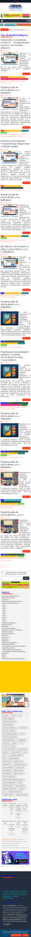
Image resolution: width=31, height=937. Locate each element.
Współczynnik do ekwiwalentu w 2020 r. (12, 513)
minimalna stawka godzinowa (10, 737)
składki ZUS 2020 (7, 764)
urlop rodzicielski (7, 773)
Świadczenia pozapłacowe (9, 642)
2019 (3, 608)
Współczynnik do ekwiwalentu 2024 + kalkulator (11, 197)
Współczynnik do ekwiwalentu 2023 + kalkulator (11, 304)
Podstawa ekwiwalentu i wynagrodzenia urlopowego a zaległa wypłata (15, 143)
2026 (6, 77)
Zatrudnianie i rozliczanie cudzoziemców (13, 658)
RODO (4, 758)
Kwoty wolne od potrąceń (9, 628)
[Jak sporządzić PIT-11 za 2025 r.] (25, 808)
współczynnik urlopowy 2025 (19, 136)
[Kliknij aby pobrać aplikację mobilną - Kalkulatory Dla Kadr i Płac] (15, 864)
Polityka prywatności (16, 935)
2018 (3, 606)
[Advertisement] (15, 676)
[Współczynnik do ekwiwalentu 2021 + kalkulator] (9, 472)
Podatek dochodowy (7, 633)
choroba (14, 715)
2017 (3, 605)
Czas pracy (5, 599)
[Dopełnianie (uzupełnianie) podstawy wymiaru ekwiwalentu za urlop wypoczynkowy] (9, 365)
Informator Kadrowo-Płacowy (17, 77)
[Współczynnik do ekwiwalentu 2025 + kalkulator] (9, 98)
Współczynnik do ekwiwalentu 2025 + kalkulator (11, 90)
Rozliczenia (24, 405)
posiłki (25, 752)
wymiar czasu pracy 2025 (9, 776)
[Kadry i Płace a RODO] (18, 824)
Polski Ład (4, 635)
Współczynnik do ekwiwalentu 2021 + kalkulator (11, 464)
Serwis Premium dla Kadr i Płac (12, 891)
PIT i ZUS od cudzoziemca (9, 749)
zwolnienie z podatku (8, 795)
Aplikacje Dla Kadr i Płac (8, 598)
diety (20, 715)
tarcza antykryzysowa (8, 767)
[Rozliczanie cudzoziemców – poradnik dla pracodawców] (12, 831)
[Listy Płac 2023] (5, 823)
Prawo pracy (24, 79)
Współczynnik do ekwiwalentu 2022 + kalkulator (11, 416)
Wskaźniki (4, 132)
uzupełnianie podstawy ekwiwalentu (8, 297)
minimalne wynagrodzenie (9, 740)
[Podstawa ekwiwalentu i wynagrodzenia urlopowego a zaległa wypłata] (9, 151)
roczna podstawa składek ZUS (15, 755)
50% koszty (5, 715)
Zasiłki (3, 657)
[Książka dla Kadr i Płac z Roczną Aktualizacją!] (15, 25)
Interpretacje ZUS (6, 624)
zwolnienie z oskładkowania (14, 791)
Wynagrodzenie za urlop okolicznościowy (13, 646)
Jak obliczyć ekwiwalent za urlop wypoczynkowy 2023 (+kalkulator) (14, 249)
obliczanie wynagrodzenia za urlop (18, 190)
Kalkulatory (25, 131)
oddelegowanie (22, 740)
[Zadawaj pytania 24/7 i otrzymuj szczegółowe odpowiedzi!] (15, 17)
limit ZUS (22, 733)
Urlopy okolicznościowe (8, 644)
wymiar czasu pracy (18, 773)
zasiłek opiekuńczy (20, 785)
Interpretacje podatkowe (8, 623)
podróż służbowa (16, 752)
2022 (6, 403)
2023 (2, 293)
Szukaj (26, 578)
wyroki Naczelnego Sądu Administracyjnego (13, 779)
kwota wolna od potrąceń (9, 730)
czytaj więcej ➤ (26, 74)
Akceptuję (25, 935)
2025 (2, 77)
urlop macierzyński (18, 770)
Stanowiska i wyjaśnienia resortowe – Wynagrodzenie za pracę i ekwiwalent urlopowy (15, 43)
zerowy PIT (22, 788)
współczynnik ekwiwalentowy (6, 136)
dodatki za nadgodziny (8, 718)
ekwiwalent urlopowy (6, 81)
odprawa (14, 743)
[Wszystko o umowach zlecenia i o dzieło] (12, 808)
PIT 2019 (5, 746)
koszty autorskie (23, 727)
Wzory (3, 655)
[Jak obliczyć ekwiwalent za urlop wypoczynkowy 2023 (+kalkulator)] (9, 257)
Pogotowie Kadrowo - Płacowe (18, 893)
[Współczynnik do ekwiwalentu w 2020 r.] (9, 520)
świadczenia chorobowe (21, 795)
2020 (2, 554)
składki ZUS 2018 (7, 761)
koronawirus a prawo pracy (9, 727)
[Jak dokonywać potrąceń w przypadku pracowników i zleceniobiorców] (18, 815)
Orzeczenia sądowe (7, 632)
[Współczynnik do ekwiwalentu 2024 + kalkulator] (9, 205)
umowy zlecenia (6, 770)
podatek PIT (6, 752)
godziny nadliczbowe (8, 724)
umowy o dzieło (20, 767)
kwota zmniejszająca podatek (10, 733)
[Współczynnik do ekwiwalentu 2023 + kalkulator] (9, 312)
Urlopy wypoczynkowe (8, 648)
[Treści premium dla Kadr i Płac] (15, 574)
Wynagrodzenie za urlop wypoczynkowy (12, 188)
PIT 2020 (13, 746)
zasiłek (20, 782)
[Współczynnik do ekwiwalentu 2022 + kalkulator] (9, 424)
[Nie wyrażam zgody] (29, 933)
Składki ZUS (5, 640)
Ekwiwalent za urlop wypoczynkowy (18, 81)
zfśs (4, 791)
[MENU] (29, 21)
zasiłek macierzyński (7, 785)
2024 (2, 186)
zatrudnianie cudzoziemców (9, 788)
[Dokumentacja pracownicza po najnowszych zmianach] (25, 830)
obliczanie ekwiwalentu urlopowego (18, 295)
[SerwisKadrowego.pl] (2, 20)
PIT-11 (21, 743)
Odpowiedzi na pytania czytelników (10, 79)
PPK (4, 755)
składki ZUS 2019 (18, 761)
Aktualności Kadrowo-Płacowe (13, 500)
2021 (2, 403)
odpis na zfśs (6, 743)
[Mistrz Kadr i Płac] (5, 805)
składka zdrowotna (13, 758)
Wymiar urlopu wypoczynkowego (11, 649)
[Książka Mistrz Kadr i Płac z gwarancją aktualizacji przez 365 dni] (15, 707)
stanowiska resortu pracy (6, 82)
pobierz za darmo (23, 749)
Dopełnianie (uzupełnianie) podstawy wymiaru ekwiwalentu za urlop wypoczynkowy (15, 355)
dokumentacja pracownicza (9, 721)
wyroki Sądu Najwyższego (9, 782)
